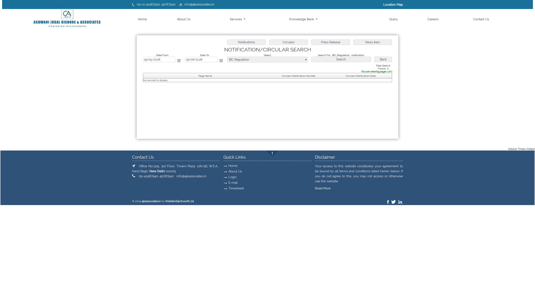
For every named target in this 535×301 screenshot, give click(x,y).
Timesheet (236, 188)
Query (393, 19)
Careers (432, 19)
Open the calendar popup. (179, 60)
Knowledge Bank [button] (302, 19)
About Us (183, 19)
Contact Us (481, 19)
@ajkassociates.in (202, 4)
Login (232, 177)
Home (142, 19)
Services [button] (236, 19)
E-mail (233, 183)
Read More (323, 188)
